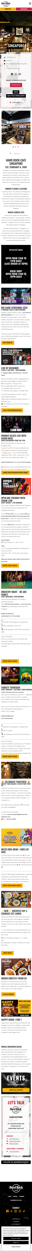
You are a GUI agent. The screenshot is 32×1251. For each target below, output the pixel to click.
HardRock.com (16, 1200)
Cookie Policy (10, 1235)
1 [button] (13, 146)
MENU (16, 92)
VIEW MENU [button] (7, 953)
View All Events (16, 1090)
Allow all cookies (16, 1238)
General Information (15, 1141)
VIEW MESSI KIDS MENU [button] (12, 886)
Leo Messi (23, 860)
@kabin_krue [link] (7, 453)
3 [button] (18, 146)
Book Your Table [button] (10, 566)
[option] (16, 127)
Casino (21, 1196)
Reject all (16, 1242)
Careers (16, 1222)
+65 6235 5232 (11, 57)
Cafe (9, 1196)
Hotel (15, 1196)
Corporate (16, 1219)
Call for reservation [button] (12, 410)
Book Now (16, 85)
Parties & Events (13, 1144)
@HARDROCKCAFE (21, 1162)
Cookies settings (15, 1246)
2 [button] (15, 146)
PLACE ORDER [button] (8, 994)
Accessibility (16, 1224)
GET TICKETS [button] (7, 343)
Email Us (9, 61)
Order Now (8, 9)
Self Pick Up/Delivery (16, 96)
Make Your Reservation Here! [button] (15, 473)
